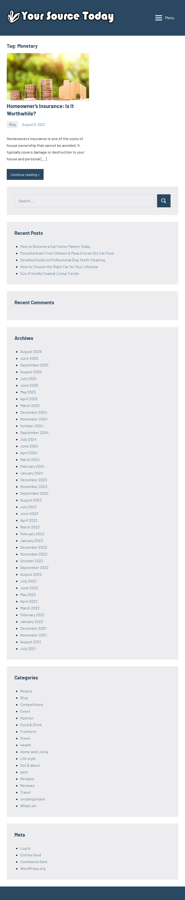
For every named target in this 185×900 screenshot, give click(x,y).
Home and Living (34, 751)
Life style (28, 758)
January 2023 (31, 540)
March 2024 (30, 459)
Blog (12, 124)
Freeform (28, 731)
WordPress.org (33, 868)
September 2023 (34, 493)
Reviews (27, 785)
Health (25, 745)
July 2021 (28, 648)
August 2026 (31, 351)
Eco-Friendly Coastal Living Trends (49, 273)
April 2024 (29, 452)
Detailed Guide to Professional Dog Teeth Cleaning (62, 259)
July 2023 (28, 506)
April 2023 (28, 520)
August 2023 (31, 500)
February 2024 (32, 466)
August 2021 (30, 641)
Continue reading (24, 174)
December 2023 (33, 479)
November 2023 (33, 486)
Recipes (27, 778)
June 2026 (29, 358)
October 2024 (31, 425)
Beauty (26, 691)
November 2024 (33, 419)
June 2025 (29, 385)
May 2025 (28, 392)
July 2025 (28, 378)
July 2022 (28, 581)
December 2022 (33, 547)
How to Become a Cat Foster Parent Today (55, 246)
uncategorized (32, 799)
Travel (25, 792)
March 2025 (30, 405)
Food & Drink (31, 724)
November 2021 (33, 635)
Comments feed (33, 861)
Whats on (28, 805)
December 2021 (33, 628)
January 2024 (31, 473)
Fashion (26, 718)
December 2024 (33, 412)
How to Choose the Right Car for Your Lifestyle (59, 266)
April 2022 (29, 601)
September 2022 (34, 567)
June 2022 (29, 587)
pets (24, 772)
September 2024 (34, 432)
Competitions (31, 704)
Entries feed (30, 855)
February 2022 (32, 614)
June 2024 (29, 446)
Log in (25, 848)
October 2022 (31, 560)
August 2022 (31, 574)
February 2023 (32, 533)
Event (25, 711)
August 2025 (31, 371)
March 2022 (30, 608)
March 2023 (30, 527)
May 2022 (28, 594)
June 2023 (29, 513)
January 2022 (31, 621)
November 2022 (33, 554)
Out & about (30, 765)
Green (25, 738)
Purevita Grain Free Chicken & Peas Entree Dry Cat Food (67, 253)
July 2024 (28, 439)
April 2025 (28, 398)
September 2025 (34, 365)
